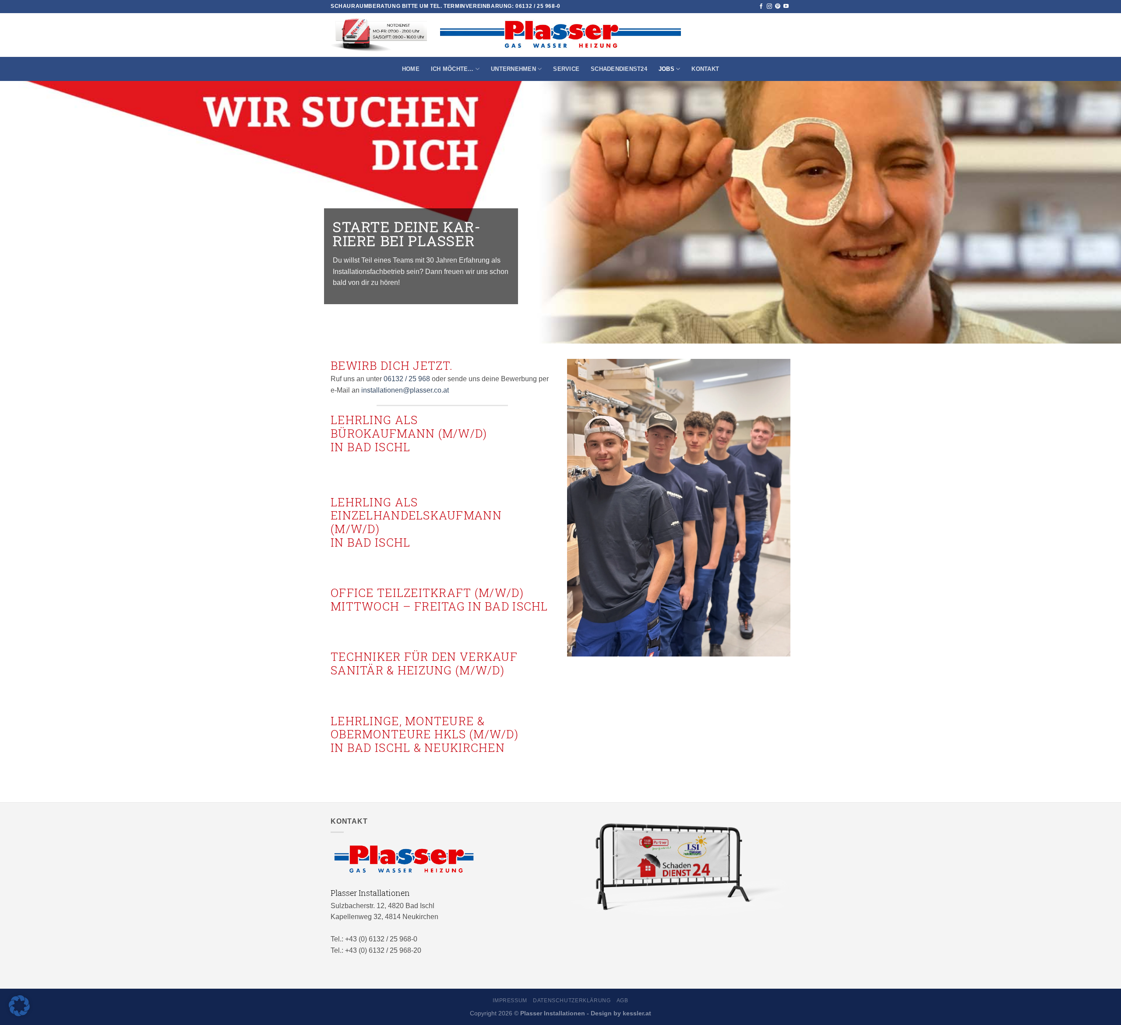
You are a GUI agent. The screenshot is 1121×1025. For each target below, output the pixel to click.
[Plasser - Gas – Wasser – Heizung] (560, 35)
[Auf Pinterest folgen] (777, 7)
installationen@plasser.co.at (405, 390)
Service (566, 69)
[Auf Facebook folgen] (761, 7)
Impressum (510, 1000)
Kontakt (705, 69)
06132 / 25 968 (407, 379)
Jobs (666, 69)
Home (410, 69)
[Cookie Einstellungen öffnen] (19, 1014)
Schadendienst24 (619, 69)
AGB (622, 1000)
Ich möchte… (452, 69)
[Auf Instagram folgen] (769, 7)
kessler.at (637, 1013)
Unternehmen (513, 69)
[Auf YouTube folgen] (786, 7)
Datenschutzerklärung (571, 1000)
